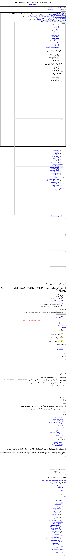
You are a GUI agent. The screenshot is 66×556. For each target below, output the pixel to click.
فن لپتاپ (57, 517)
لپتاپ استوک (56, 544)
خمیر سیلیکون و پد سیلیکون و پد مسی (49, 538)
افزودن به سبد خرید (61, 313)
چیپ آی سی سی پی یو (54, 537)
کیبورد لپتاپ (56, 511)
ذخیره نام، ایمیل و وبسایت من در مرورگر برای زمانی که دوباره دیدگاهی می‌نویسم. (42, 406)
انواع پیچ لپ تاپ (55, 540)
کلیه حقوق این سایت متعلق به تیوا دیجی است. (54, 480)
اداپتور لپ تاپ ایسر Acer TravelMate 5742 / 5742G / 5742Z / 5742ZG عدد (45, 312)
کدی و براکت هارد (55, 526)
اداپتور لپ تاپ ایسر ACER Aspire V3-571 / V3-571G (52, 20)
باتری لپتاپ (57, 509)
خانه (65, 13)
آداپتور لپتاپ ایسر (47, 13)
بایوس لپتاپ (56, 532)
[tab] (31, 347)
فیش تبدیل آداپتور (55, 529)
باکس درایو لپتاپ (55, 525)
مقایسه (64, 327)
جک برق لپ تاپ (55, 514)
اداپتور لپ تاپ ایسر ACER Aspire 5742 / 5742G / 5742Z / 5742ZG (48, 17)
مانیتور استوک (56, 543)
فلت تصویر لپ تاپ (55, 515)
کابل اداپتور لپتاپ (55, 528)
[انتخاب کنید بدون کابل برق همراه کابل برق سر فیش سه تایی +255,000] (49, 322)
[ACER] (60, 370)
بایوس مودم (56, 534)
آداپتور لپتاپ (55, 13)
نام (65, 400)
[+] (24, 312)
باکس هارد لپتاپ (55, 523)
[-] (65, 312)
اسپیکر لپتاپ (56, 512)
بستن (64, 496)
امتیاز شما (63, 385)
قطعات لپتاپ (61, 13)
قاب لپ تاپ (56, 519)
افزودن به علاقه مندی (60, 325)
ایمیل (64, 403)
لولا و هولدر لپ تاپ (54, 520)
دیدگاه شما (62, 397)
